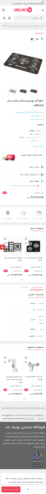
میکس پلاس (35, 116)
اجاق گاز (36, 26)
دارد (31, 134)
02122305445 (28, 4)
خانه (42, 26)
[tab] (37, 287)
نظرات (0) (24, 287)
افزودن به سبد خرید (11, 489)
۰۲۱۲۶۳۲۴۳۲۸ (19, 419)
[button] (26, 398)
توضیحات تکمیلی (37, 287)
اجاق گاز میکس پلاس (23, 112)
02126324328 (17, 4)
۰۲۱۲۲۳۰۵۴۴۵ (7, 419)
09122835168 (39, 4)
